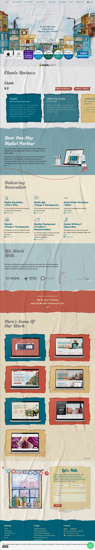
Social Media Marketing (42, 533)
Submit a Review (82, 89)
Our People (62, 2)
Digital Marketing (40, 529)
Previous (5, 280)
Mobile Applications (40, 531)
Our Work (51, 2)
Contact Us (80, 2)
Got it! (5, 547)
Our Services (16, 2)
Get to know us (9, 533)
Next (90, 280)
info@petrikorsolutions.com (75, 535)
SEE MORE (87, 459)
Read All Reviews (63, 89)
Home (7, 2)
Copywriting (38, 540)
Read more (9, 213)
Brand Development (40, 538)
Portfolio (7, 535)
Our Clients (29, 2)
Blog (71, 2)
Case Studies (40, 2)
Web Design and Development (44, 535)
